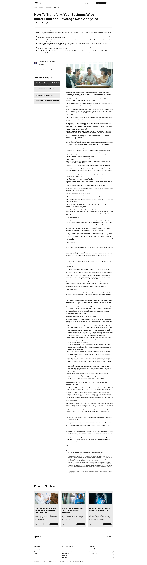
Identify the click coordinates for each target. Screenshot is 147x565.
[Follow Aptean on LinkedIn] (110, 536)
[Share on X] (43, 69)
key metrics (79, 148)
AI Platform (44, 3)
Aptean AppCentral (79, 403)
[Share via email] (51, 69)
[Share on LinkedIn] (47, 69)
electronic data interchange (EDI (82, 394)
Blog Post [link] (56, 7)
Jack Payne (42, 61)
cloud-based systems (77, 294)
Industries (60, 3)
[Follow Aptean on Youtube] (112, 536)
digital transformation (95, 368)
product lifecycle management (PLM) (93, 392)
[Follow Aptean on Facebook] (105, 536)
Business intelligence (85, 344)
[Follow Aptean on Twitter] (107, 536)
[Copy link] (35, 69)
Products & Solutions (52, 3)
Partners (73, 3)
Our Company (67, 3)
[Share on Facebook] (39, 69)
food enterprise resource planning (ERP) (88, 325)
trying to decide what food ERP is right (79, 430)
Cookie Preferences (53, 561)
